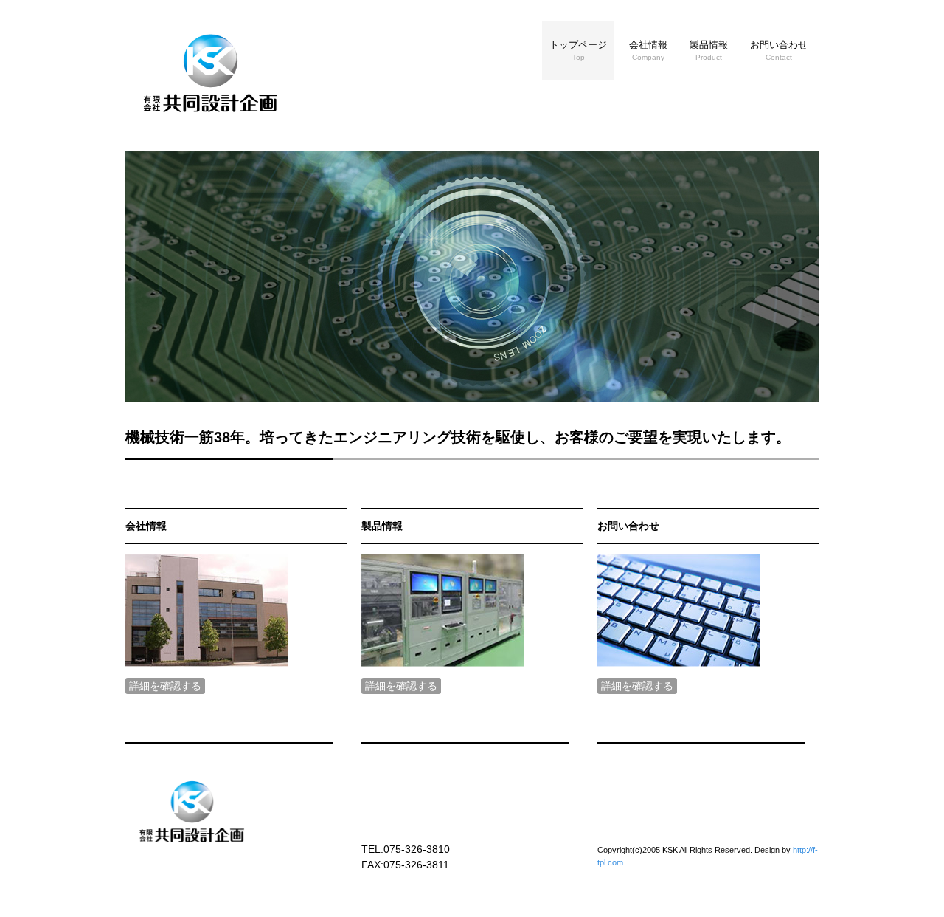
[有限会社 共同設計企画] (210, 120)
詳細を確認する (165, 686)
